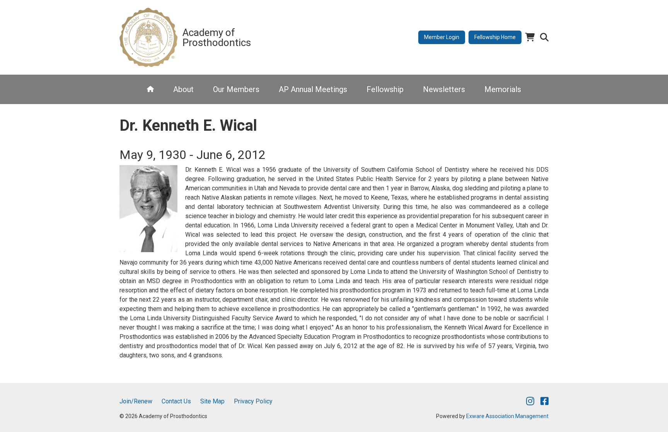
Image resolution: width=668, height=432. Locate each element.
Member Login (441, 37)
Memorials (502, 89)
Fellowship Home (495, 37)
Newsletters (444, 89)
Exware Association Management (507, 416)
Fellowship (385, 89)
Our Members (236, 89)
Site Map (212, 401)
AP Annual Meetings (313, 89)
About (183, 89)
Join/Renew (135, 401)
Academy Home (150, 89)
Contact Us (176, 401)
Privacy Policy (253, 401)
